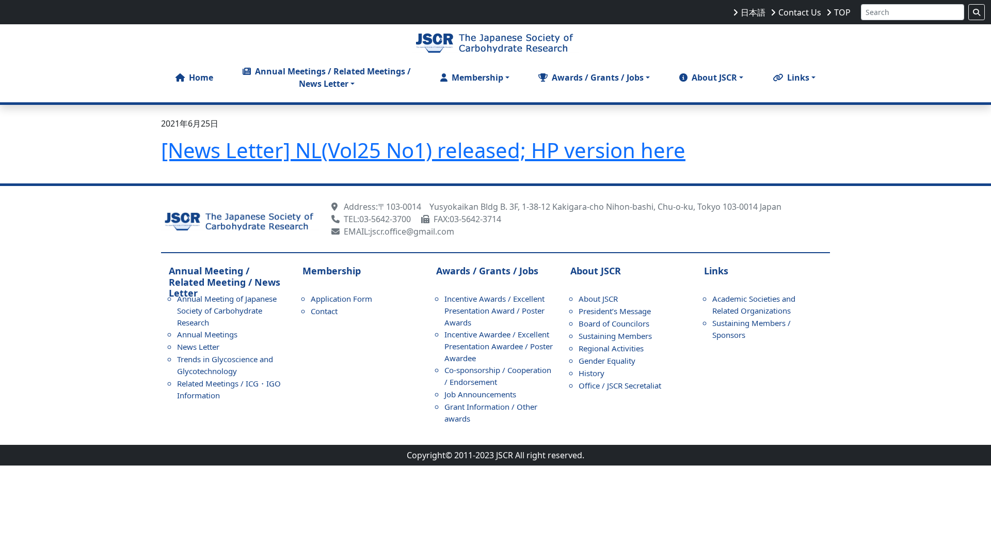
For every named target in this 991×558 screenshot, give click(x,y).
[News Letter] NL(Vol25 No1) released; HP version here (423, 150)
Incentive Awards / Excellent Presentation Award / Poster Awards (494, 310)
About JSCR (598, 298)
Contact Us (799, 12)
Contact (324, 311)
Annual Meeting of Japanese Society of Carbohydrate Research (227, 310)
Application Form (341, 298)
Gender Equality (607, 360)
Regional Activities (611, 348)
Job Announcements (480, 394)
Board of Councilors (614, 323)
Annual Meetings (207, 334)
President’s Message (615, 311)
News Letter (198, 347)
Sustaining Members (615, 336)
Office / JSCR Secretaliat (620, 385)
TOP (842, 12)
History (591, 373)
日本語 (753, 12)
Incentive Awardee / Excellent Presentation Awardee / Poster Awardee (498, 346)
